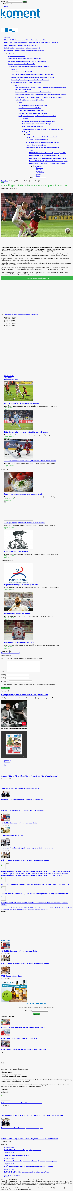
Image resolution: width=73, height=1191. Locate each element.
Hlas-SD (50, 907)
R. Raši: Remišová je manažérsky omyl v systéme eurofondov (22, 48)
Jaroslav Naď (29, 907)
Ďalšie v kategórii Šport (11, 379)
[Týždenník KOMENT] (20, 17)
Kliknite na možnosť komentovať (10, 653)
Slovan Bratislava (33, 314)
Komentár (3, 671)
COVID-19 (23, 907)
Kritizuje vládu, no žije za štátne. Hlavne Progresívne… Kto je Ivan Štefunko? (38, 97)
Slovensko (3, 909)
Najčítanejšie (7, 760)
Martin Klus (18, 907)
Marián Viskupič (13, 909)
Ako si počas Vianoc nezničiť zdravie (37, 139)
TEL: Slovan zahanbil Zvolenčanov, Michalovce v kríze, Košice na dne (30, 461)
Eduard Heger (38, 909)
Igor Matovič (11, 907)
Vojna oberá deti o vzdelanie (16, 56)
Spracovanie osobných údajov (12, 1175)
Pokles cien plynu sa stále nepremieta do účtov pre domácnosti (30, 80)
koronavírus (3, 907)
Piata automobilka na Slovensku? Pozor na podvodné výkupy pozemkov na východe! (40, 94)
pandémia (39, 907)
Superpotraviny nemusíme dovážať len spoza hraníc (41, 137)
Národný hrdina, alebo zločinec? (16, 551)
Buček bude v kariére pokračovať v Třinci (31, 110)
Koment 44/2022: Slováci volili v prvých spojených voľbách (47, 163)
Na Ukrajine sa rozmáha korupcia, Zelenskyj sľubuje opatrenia (27, 61)
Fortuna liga (16, 314)
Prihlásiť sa (36, 1014)
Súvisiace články (9, 376)
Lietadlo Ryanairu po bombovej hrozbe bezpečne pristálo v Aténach (28, 66)
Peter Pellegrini (45, 907)
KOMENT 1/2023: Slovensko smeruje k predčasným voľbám (47, 153)
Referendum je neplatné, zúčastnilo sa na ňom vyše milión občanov (24, 50)
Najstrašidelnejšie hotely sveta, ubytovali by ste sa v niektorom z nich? (43, 129)
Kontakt (6, 6)
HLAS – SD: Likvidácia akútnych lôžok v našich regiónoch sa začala (25, 40)
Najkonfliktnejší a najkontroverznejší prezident (29, 100)
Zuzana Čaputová (30, 909)
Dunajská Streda (8, 314)
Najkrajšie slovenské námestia (31, 132)
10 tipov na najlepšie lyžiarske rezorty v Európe (36, 124)
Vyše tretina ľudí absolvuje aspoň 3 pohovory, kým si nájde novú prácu (32, 74)
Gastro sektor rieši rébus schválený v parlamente (26, 82)
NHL (46, 909)
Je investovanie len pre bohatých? (21, 72)
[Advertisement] (33, 23)
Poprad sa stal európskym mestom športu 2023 (33, 105)
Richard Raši (62, 907)
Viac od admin (8, 377)
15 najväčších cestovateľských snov (32, 126)
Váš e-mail (28, 1010)
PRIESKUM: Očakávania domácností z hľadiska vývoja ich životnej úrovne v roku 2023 (31, 42)
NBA (18, 909)
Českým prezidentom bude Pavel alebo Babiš (21, 64)
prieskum (7, 909)
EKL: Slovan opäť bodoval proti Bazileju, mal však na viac (26, 432)
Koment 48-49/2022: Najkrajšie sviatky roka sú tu (44, 155)
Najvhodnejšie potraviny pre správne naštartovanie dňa (42, 142)
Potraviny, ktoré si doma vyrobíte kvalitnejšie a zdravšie (42, 147)
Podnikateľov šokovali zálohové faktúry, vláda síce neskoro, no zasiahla (32, 77)
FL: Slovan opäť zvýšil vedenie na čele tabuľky (33, 113)
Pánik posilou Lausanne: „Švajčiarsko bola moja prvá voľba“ (37, 116)
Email (3, 678)
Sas (15, 907)
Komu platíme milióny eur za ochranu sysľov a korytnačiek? (33, 92)
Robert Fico (34, 907)
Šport (6, 181)
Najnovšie (7, 762)
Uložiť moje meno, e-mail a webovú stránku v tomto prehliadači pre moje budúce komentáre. (29, 684)
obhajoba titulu (24, 314)
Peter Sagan (24, 909)
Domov (3, 181)
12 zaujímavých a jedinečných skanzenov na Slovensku (38, 121)
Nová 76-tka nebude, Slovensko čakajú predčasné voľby (21, 45)
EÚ (71, 907)
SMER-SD (43, 909)
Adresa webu (4, 681)
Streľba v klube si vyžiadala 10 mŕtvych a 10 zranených (24, 58)
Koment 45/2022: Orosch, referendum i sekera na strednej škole (48, 161)
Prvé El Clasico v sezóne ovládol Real (30, 108)
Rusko (20, 909)
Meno (3, 674)
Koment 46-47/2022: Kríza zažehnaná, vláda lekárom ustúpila (47, 158)
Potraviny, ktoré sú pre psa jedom (36, 145)
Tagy (5, 765)
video (7, 907)
